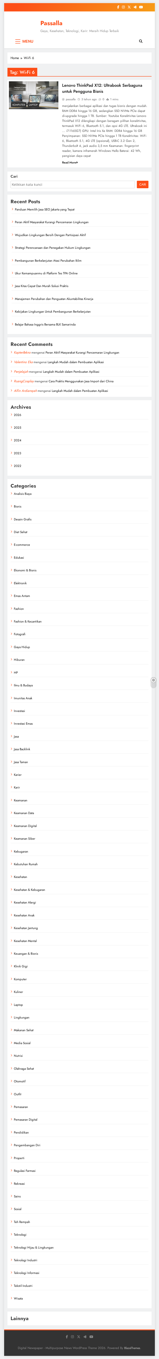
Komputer (18, 105)
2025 (17, 427)
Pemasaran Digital (25, 1119)
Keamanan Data (24, 813)
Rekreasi (19, 1183)
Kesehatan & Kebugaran (29, 889)
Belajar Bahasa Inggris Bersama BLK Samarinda (45, 324)
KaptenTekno (22, 352)
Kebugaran (21, 851)
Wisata (18, 1298)
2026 (17, 415)
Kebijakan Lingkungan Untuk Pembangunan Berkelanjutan (53, 311)
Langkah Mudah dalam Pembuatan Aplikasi (76, 362)
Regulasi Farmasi (25, 1170)
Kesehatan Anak (24, 915)
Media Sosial (22, 1043)
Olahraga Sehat (24, 1068)
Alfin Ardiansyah (25, 390)
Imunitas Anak (23, 698)
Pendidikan (21, 1132)
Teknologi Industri (25, 1260)
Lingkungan (21, 1017)
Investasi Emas (23, 723)
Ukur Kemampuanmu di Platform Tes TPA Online (46, 273)
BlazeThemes (132, 1348)
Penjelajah (21, 371)
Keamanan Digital (25, 826)
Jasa (16, 736)
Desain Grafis (22, 519)
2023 (17, 453)
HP (16, 672)
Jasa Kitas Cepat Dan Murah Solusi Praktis (41, 286)
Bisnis (17, 506)
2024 (17, 440)
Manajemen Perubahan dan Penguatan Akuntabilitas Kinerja (54, 299)
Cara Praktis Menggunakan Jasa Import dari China (81, 381)
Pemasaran (21, 1107)
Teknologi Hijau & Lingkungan (34, 1247)
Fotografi (19, 634)
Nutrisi (18, 1055)
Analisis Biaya (22, 493)
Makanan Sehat (24, 1030)
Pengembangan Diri (27, 1145)
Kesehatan (20, 877)
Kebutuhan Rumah (26, 864)
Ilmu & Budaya (23, 685)
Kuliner (18, 992)
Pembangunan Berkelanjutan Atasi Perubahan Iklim (48, 260)
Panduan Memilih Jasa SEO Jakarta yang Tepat (45, 209)
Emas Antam (22, 596)
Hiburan (19, 659)
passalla (71, 99)
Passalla (51, 23)
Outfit (17, 1094)
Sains (17, 1196)
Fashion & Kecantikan (28, 621)
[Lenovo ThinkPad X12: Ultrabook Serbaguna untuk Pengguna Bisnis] (33, 95)
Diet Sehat (20, 532)
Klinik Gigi (21, 966)
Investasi (19, 711)
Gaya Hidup (22, 647)
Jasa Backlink (22, 749)
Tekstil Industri (23, 1286)
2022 (17, 466)
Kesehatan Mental (25, 941)
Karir (17, 787)
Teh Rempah (22, 1222)
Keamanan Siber (24, 838)
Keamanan (20, 800)
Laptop (33, 105)
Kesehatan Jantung (26, 928)
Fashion (19, 608)
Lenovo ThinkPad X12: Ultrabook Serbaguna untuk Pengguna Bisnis (102, 88)
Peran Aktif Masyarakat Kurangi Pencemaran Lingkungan (52, 222)
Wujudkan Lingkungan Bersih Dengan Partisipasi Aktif (50, 235)
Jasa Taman (21, 762)
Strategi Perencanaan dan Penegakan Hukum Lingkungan (52, 247)
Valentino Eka (23, 362)
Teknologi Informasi (26, 1273)
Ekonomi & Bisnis (25, 570)
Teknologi (20, 1234)
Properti (19, 1158)
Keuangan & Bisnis (26, 953)
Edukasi (19, 557)
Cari (14, 176)
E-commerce (22, 544)
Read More (69, 162)
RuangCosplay (24, 381)
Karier (18, 774)
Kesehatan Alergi (25, 902)
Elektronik (20, 583)
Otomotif (19, 1081)
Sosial (17, 1209)
